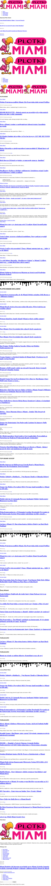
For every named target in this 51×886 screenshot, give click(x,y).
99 (11, 516)
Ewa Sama (5, 851)
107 (11, 503)
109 (4, 728)
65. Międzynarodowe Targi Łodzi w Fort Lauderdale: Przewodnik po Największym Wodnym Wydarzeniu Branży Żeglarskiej (23, 437)
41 (11, 241)
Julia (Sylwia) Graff (7, 857)
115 (4, 632)
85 (11, 277)
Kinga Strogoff (6, 850)
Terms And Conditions (7, 878)
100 (11, 153)
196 (11, 427)
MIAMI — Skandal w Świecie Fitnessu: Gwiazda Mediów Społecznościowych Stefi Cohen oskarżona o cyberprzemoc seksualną (23, 744)
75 (4, 321)
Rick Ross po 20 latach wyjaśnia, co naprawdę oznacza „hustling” (22, 160)
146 (4, 624)
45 (4, 212)
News (4, 11)
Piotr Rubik (5, 849)
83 (11, 361)
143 (4, 811)
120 (10, 372)
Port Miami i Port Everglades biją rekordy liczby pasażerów (20, 329)
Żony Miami (5, 15)
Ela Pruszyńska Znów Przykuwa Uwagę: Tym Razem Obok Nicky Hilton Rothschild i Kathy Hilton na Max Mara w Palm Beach (25, 581)
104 (11, 350)
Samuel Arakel (6, 854)
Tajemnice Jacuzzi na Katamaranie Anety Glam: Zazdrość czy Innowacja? (25, 629)
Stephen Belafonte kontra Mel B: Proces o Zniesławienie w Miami (22, 754)
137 (4, 606)
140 (10, 383)
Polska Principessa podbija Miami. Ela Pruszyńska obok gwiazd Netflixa (24, 102)
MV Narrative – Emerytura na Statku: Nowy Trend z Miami (20, 791)
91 (4, 584)
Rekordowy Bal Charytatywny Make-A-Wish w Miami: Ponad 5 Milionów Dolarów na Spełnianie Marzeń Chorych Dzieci (25, 390)
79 (4, 776)
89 (4, 598)
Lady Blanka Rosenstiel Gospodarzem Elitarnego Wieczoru (13, 30)
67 (11, 265)
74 (11, 229)
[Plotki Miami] (25, 56)
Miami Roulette (6, 859)
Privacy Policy (6, 877)
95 (11, 394)
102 (11, 405)
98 (4, 658)
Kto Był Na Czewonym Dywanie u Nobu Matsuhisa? (12, 25)
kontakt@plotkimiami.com (9, 872)
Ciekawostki (5, 13)
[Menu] (0, 84)
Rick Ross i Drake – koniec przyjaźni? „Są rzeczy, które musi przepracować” (21, 198)
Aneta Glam (5, 856)
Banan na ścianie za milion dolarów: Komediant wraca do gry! (21, 655)
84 (11, 491)
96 (11, 469)
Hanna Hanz (6, 372)
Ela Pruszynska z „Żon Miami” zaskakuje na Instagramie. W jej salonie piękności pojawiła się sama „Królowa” (24, 620)
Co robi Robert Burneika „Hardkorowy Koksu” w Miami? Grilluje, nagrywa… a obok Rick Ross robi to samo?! (23, 261)
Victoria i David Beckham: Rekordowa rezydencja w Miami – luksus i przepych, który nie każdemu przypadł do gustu (24, 448)
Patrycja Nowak (7, 117)
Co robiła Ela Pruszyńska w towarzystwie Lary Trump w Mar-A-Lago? (24, 604)
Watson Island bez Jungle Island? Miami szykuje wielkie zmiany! (22, 319)
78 (11, 479)
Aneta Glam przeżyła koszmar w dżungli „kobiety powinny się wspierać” (25, 612)
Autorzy (4, 874)
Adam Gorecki (7, 383)
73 (4, 299)
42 (11, 129)
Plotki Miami (5, 12)
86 (11, 451)
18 (11, 117)
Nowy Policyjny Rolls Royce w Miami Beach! (15, 799)
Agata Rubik (5, 855)
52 (4, 786)
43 (4, 548)
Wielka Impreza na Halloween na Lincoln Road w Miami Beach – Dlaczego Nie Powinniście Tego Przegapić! (22, 465)
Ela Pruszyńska (6, 853)
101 (11, 253)
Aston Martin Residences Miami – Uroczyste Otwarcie (12, 20)
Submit (14, 881)
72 (4, 311)
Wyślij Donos (5, 879)
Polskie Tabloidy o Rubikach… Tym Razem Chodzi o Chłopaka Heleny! (24, 477)
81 (11, 175)
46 (11, 163)
